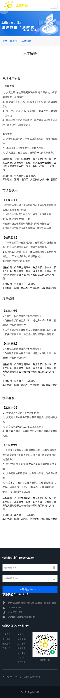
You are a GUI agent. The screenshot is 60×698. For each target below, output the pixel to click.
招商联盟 (22, 662)
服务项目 (22, 648)
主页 (4, 41)
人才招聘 (26, 41)
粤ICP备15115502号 (11, 677)
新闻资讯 (22, 639)
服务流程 (6, 639)
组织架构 (6, 644)
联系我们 (14, 41)
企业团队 (22, 653)
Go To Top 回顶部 (30, 692)
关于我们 (22, 634)
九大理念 (6, 634)
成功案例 (22, 644)
